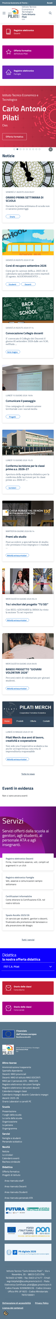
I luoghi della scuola (11, 1114)
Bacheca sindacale (11, 1161)
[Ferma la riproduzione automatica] (51, 149)
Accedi (50, 2)
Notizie (5, 1151)
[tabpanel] (28, 116)
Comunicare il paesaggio (21, 401)
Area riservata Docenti (16, 1186)
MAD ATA (33, 1081)
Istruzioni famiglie (31, 1084)
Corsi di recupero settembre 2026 (26, 265)
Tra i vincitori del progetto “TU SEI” (27, 604)
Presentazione (9, 1111)
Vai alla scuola (13, 136)
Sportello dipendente (12, 1070)
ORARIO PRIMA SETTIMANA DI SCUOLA (25, 199)
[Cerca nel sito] (50, 13)
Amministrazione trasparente (16, 1067)
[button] (28, 1212)
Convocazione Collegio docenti (24, 333)
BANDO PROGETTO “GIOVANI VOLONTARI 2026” (24, 671)
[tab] (14, 149)
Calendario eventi (10, 1158)
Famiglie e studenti (11, 1138)
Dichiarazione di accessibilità (16, 1303)
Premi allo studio (16, 536)
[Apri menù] (4, 13)
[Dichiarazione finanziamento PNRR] (17, 1034)
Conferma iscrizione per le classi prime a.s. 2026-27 (25, 467)
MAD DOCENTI (33, 1077)
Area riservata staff (14, 1180)
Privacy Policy (42, 1303)
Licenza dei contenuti (12, 1308)
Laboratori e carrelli (18, 1101)
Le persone (7, 1125)
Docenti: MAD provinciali (14, 1074)
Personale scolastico (12, 1141)
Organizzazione (9, 1121)
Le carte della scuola (12, 1118)
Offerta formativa (10, 1171)
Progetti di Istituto (11, 1175)
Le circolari (7, 1155)
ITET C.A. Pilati (11, 967)
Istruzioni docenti (31, 1087)
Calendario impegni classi (14, 1091)
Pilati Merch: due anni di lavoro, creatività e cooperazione (25, 739)
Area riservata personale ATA (19, 1198)
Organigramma (9, 1128)
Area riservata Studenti (16, 1192)
